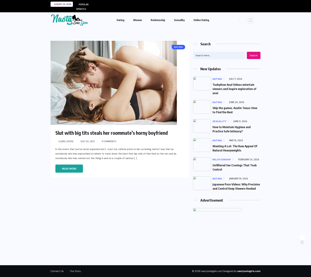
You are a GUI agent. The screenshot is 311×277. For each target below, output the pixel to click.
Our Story (75, 271)
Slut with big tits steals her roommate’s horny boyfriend (111, 133)
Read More (69, 168)
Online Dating (201, 20)
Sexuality (179, 20)
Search (254, 55)
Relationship (158, 20)
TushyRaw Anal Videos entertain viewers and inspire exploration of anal (234, 89)
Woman (137, 20)
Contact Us (57, 271)
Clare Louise (66, 141)
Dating (120, 20)
